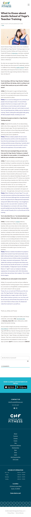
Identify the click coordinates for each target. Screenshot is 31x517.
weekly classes (20, 67)
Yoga (3, 25)
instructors (15, 53)
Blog (15, 450)
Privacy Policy (11, 513)
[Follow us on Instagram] (16, 408)
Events (15, 440)
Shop (15, 452)
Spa (15, 443)
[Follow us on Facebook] (14, 408)
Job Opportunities (15, 457)
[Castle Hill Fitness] (6, 4)
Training (15, 436)
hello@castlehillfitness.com (15, 402)
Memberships (15, 447)
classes (18, 221)
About (15, 433)
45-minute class (21, 318)
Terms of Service (19, 513)
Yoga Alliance (4, 328)
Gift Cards (15, 459)
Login (15, 454)
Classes (15, 438)
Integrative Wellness (15, 445)
